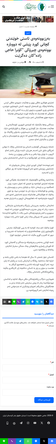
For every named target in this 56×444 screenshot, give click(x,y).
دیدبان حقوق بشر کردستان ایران (14, 415)
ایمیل (51, 374)
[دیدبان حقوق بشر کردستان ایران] (35, 6)
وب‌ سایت (50, 387)
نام (52, 362)
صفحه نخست (29, 26)
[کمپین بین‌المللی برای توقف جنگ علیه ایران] (28, 19)
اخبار (21, 26)
